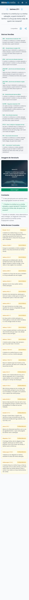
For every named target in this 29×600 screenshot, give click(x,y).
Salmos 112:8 (6, 327)
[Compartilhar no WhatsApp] (21, 28)
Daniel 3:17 (6, 413)
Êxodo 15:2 (6, 230)
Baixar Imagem (15, 190)
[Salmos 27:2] (22, 9)
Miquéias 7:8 (6, 438)
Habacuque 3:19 (7, 462)
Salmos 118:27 (7, 360)
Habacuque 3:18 (7, 452)
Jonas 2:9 (5, 426)
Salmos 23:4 (6, 257)
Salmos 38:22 (6, 281)
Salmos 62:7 (6, 315)
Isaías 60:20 (6, 399)
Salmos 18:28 (6, 245)
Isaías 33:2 (5, 372)
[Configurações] (22, 2)
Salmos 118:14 (7, 349)
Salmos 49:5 (6, 303)
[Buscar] (18, 2)
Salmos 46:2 (6, 291)
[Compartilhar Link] (26, 28)
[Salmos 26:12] (7, 9)
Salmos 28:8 (6, 271)
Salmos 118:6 (6, 339)
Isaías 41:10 (6, 385)
